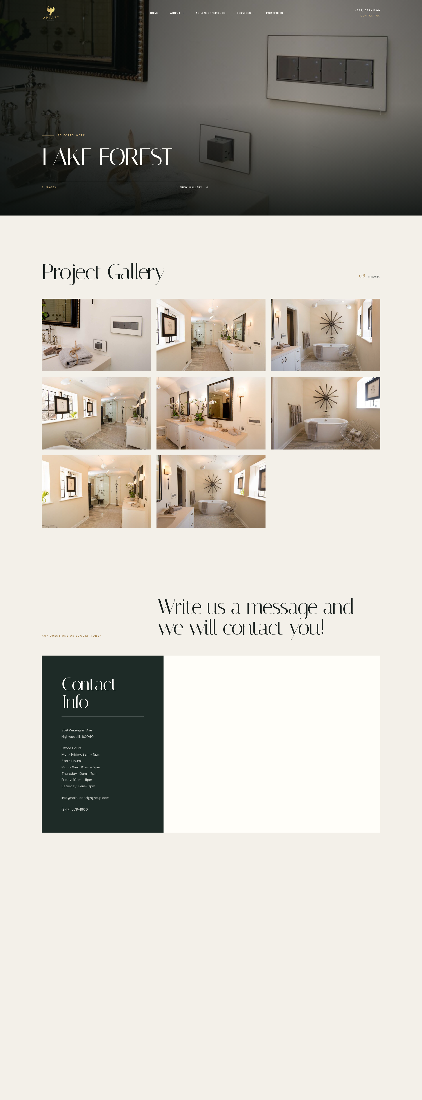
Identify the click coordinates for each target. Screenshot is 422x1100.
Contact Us (370, 15)
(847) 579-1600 (367, 10)
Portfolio (274, 13)
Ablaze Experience (211, 13)
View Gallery (194, 187)
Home (154, 13)
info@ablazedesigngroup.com (85, 797)
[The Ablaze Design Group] (60, 13)
